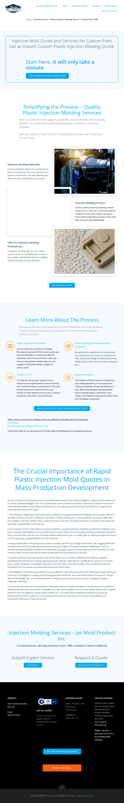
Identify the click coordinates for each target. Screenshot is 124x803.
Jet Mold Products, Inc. (47, 6)
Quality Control (24, 374)
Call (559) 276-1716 (109, 11)
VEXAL (91, 796)
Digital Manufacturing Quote (31, 343)
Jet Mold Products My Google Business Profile (28, 426)
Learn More (110, 6)
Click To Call (62, 768)
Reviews (96, 6)
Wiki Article (13, 423)
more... (101, 718)
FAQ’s (65, 6)
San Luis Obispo (101, 706)
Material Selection (84, 374)
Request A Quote (80, 6)
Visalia (111, 703)
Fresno (105, 703)
